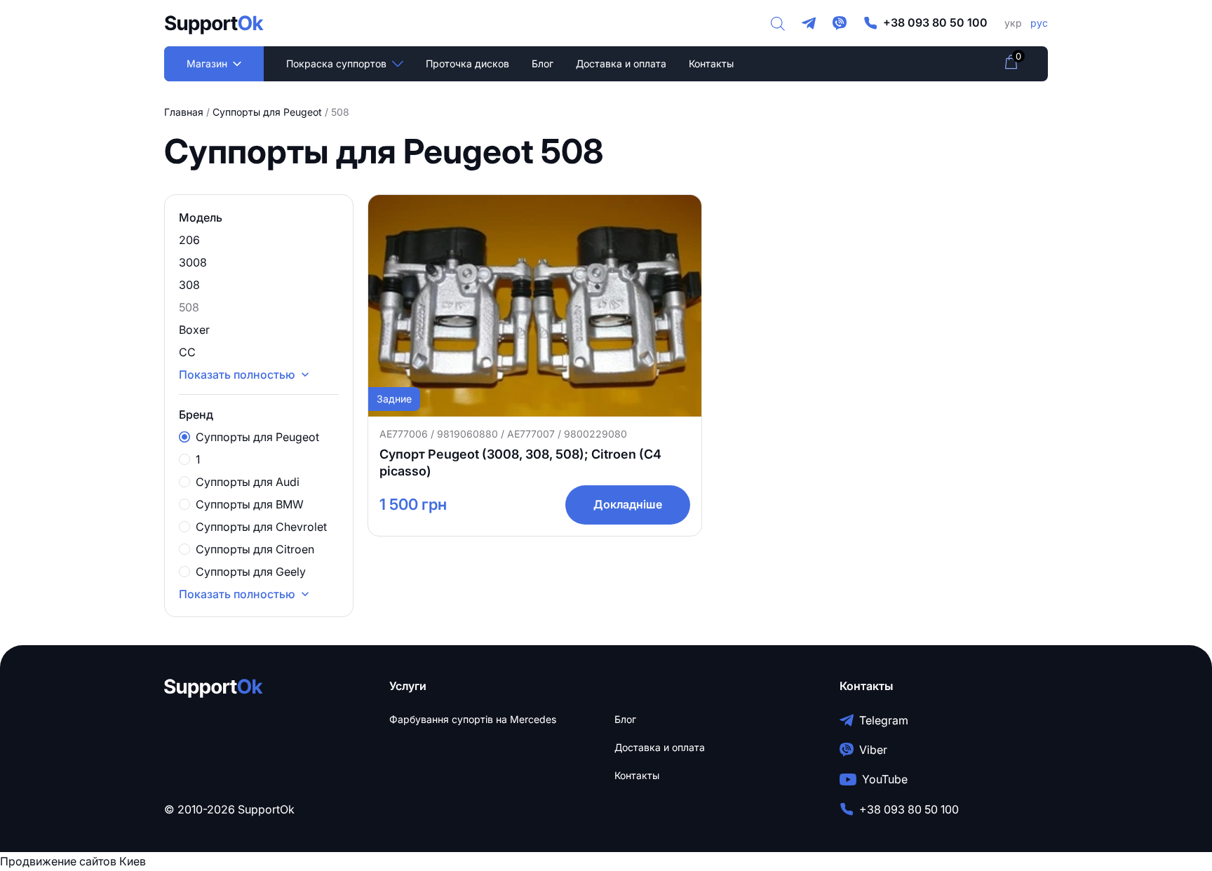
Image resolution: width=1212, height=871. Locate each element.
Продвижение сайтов (58, 861)
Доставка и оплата (621, 63)
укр (1013, 23)
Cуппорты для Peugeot (267, 112)
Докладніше (627, 504)
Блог (542, 63)
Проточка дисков (467, 63)
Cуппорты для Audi (247, 482)
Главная (183, 112)
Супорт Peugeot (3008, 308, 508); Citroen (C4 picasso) (520, 462)
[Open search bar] (778, 23)
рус (1039, 23)
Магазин (207, 63)
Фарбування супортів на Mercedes (472, 719)
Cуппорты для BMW (250, 504)
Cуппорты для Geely (251, 572)
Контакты (711, 63)
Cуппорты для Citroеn (255, 549)
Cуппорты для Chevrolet (261, 527)
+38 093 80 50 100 (935, 22)
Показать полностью (237, 594)
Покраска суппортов (336, 63)
